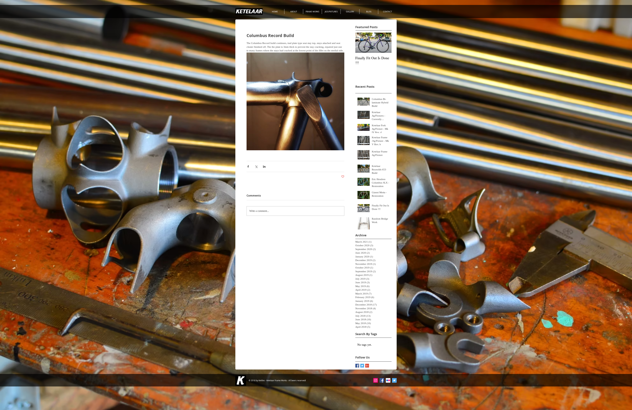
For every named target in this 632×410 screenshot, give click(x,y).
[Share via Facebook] (248, 166)
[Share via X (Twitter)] (256, 166)
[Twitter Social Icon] (394, 380)
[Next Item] (386, 42)
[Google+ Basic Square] (367, 366)
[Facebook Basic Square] (357, 366)
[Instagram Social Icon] (375, 380)
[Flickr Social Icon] (388, 380)
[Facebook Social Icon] (382, 380)
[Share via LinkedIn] (264, 166)
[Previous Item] (360, 42)
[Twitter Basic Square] (362, 366)
